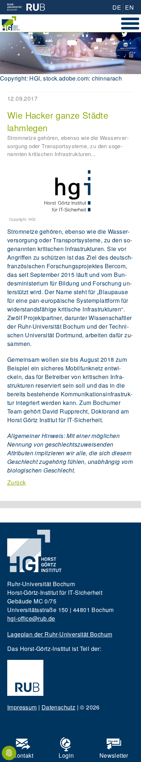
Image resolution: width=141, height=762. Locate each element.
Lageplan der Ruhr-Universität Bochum (59, 634)
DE (116, 7)
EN (129, 7)
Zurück (16, 482)
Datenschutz (58, 707)
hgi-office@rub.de (31, 618)
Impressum (22, 707)
